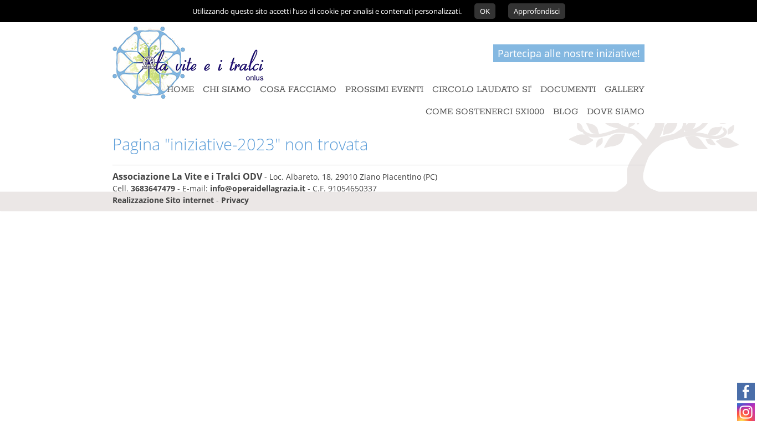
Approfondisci (537, 11)
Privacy (235, 200)
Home (180, 89)
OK (485, 11)
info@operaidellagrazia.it (257, 188)
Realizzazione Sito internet (163, 200)
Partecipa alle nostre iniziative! (569, 53)
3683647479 (153, 188)
